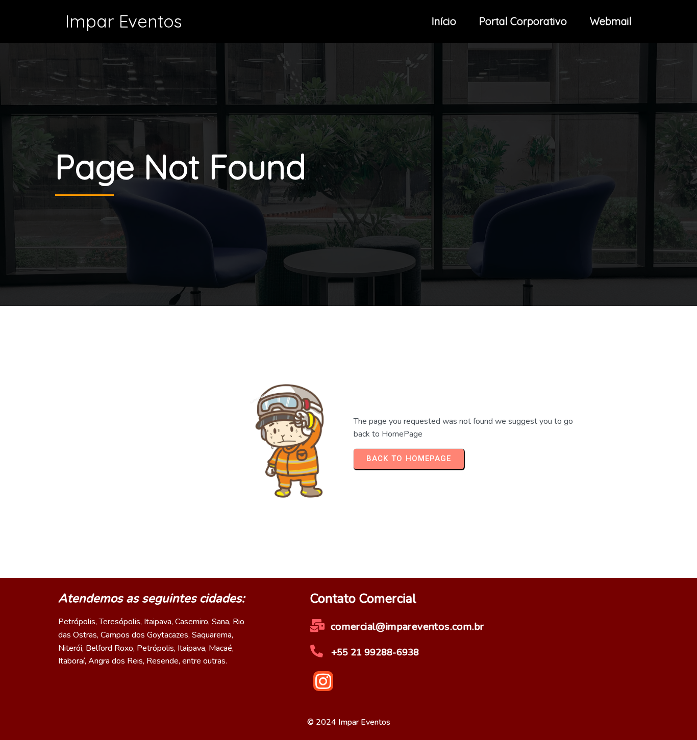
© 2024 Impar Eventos (348, 722)
